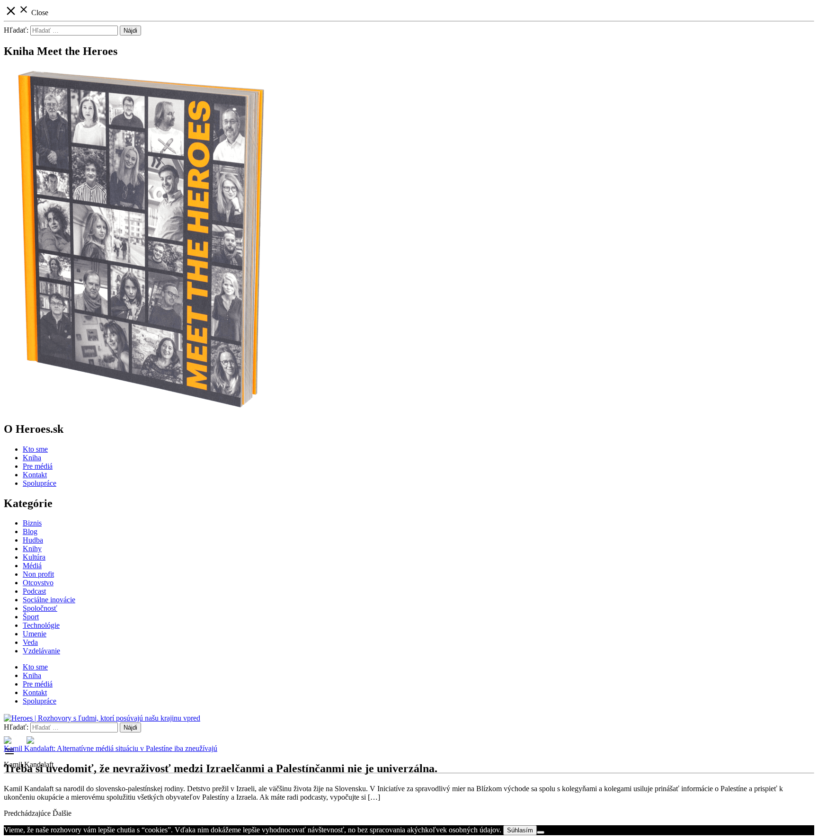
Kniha (32, 458)
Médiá (32, 566)
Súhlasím (520, 830)
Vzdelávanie (41, 651)
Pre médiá (38, 466)
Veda (30, 642)
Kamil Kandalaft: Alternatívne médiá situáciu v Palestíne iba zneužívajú (110, 748)
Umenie (34, 634)
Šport (31, 617)
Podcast (34, 591)
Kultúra (34, 557)
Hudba (33, 540)
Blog (30, 531)
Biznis (32, 523)
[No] (540, 832)
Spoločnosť (40, 608)
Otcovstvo (38, 583)
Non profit (38, 574)
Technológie (41, 625)
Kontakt (35, 475)
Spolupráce (39, 483)
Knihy (32, 548)
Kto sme (35, 449)
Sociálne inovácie (49, 600)
